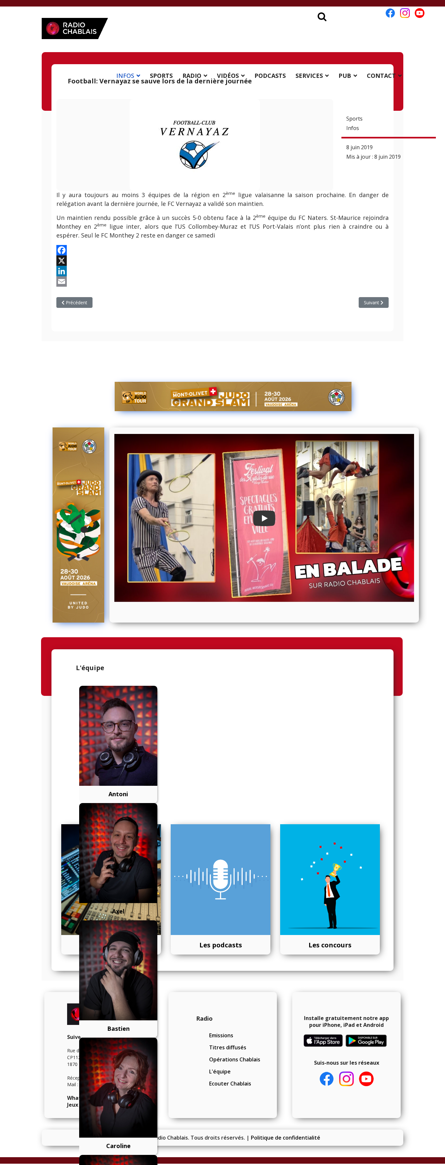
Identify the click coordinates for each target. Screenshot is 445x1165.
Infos (352, 128)
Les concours (330, 945)
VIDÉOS (228, 75)
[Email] (222, 281)
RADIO (191, 75)
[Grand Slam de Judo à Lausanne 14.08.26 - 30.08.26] (233, 396)
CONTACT (381, 75)
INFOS (125, 75)
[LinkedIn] (222, 271)
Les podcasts (220, 945)
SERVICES (309, 75)
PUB (344, 75)
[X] (222, 260)
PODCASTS (270, 75)
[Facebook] (222, 250)
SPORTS (161, 75)
